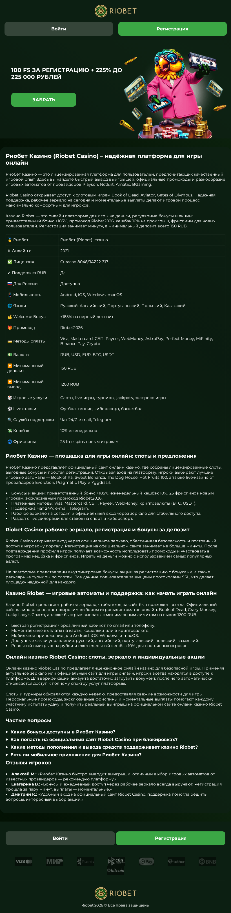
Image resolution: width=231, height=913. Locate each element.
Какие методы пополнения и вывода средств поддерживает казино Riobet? (104, 747)
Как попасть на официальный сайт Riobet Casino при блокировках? (93, 739)
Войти (58, 29)
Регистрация (172, 29)
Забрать (43, 99)
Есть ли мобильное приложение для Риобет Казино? (75, 754)
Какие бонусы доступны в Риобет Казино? (62, 732)
